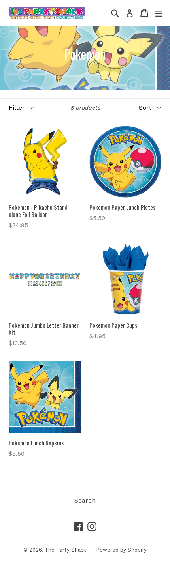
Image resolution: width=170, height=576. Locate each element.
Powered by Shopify (121, 550)
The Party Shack (65, 550)
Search (85, 500)
